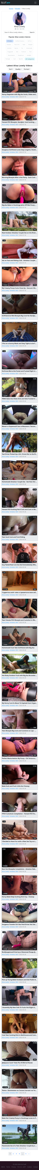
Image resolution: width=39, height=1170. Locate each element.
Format (26, 69)
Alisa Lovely (5, 97)
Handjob (29, 55)
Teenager (7, 59)
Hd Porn (30, 41)
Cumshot (9, 48)
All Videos (9, 41)
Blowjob (30, 44)
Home (11, 9)
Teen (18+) (17, 44)
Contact (35, 1167)
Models (17, 9)
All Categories (30, 59)
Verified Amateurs (19, 41)
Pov (22, 48)
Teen (30, 52)
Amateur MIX (14, 97)
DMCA (3, 1167)
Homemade (29, 48)
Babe (24, 44)
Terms (8, 1167)
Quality (17, 69)
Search (32, 32)
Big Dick (21, 59)
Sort (10, 69)
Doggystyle (10, 52)
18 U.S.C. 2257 (21, 1167)
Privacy (14, 1167)
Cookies (29, 1167)
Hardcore (23, 52)
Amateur (9, 44)
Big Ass (16, 48)
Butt (17, 52)
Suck (14, 59)
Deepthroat (21, 55)
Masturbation (11, 55)
